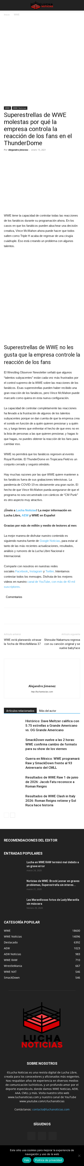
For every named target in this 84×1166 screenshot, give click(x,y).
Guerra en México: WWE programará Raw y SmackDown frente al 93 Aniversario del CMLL (52, 763)
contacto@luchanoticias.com (51, 1109)
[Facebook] (8, 159)
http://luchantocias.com (42, 691)
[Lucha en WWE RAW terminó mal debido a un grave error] (13, 867)
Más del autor (47, 710)
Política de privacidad (48, 1160)
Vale (26, 1160)
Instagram (35, 571)
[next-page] (12, 815)
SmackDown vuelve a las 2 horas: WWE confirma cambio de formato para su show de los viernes (51, 744)
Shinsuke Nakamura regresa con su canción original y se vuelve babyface (62, 644)
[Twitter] (17, 159)
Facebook (21, 571)
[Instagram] (42, 1136)
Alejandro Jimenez (18, 149)
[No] (79, 1156)
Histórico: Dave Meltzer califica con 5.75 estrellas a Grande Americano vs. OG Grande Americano (52, 725)
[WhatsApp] (35, 159)
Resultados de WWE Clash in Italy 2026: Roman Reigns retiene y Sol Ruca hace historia (50, 800)
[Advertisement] (42, 63)
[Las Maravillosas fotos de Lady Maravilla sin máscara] (13, 905)
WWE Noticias (19, 108)
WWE (17, 14)
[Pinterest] (26, 159)
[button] (6, 5)
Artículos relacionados (20, 710)
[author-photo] (42, 672)
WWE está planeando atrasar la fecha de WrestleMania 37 (22, 642)
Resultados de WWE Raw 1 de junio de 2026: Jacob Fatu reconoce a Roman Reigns (51, 781)
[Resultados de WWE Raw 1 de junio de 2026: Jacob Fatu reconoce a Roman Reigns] (13, 782)
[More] (44, 159)
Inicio (7, 14)
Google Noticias (50, 540)
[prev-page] (6, 815)
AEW (25, 515)
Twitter (50, 571)
